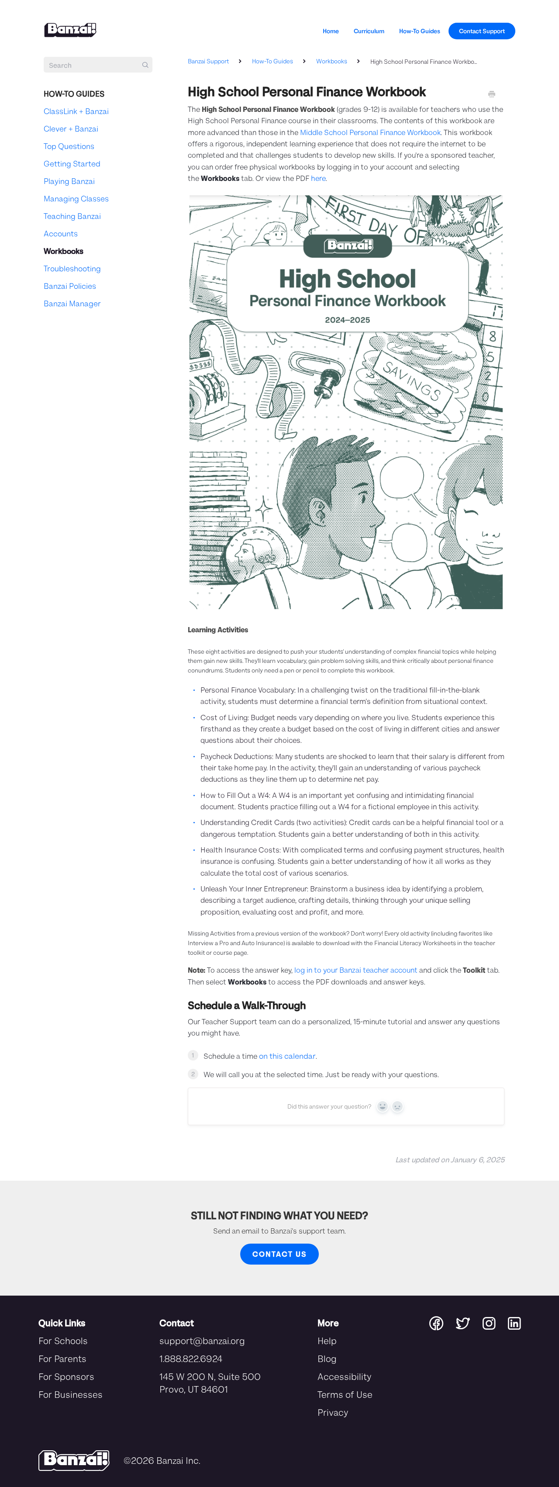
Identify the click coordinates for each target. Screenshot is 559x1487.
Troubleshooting (72, 268)
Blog (327, 1358)
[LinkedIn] (514, 1322)
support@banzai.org (202, 1340)
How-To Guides (419, 31)
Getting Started (72, 163)
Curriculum (369, 31)
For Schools (63, 1340)
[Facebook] (442, 1322)
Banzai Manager (72, 303)
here (318, 178)
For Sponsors (66, 1376)
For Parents (62, 1358)
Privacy (332, 1412)
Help (327, 1340)
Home (331, 31)
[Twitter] (469, 1322)
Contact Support (482, 31)
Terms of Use (345, 1394)
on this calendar (287, 1056)
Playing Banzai (69, 181)
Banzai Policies (70, 286)
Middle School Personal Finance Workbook (370, 132)
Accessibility (344, 1376)
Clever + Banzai (71, 128)
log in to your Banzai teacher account (356, 969)
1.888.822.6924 (190, 1358)
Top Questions (69, 146)
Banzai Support (208, 61)
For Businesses (70, 1394)
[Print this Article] (491, 94)
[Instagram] (495, 1322)
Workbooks (332, 61)
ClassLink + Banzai (76, 111)
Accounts (61, 233)
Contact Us (279, 1253)
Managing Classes (76, 198)
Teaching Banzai (72, 216)
